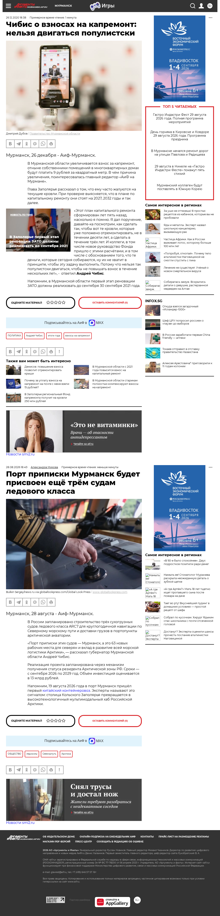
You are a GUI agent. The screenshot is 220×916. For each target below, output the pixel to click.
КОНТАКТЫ (147, 836)
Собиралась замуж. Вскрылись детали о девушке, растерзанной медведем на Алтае (186, 285)
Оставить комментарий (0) (110, 302)
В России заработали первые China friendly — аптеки (186, 336)
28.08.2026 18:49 (16, 467)
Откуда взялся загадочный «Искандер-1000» (180, 308)
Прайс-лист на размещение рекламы (184, 836)
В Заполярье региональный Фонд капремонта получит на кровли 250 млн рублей (47, 398)
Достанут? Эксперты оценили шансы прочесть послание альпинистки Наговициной (189, 635)
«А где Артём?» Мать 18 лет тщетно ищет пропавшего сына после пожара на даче (187, 592)
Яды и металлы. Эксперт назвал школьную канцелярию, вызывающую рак (185, 228)
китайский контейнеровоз (66, 691)
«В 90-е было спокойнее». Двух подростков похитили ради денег (186, 562)
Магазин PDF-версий (56, 841)
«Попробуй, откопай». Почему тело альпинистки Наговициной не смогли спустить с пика (187, 257)
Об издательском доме (59, 836)
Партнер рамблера (80, 900)
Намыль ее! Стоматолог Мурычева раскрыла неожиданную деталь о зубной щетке (187, 578)
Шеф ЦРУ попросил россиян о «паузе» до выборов (183, 322)
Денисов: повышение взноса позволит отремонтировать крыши (43, 370)
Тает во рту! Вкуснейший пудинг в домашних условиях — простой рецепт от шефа (186, 607)
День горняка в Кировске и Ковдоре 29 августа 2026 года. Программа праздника (179, 135)
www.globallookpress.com (110, 592)
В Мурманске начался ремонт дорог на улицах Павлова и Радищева (179, 152)
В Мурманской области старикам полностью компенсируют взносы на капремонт (115, 384)
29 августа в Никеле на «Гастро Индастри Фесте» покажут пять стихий (180, 170)
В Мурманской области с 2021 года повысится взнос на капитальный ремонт (112, 370)
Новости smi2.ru (20, 454)
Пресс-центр (83, 841)
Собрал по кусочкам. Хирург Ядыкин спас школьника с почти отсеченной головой (189, 621)
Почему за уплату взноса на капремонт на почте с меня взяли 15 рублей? (46, 384)
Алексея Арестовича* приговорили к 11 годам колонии (187, 365)
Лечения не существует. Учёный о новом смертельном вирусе (186, 269)
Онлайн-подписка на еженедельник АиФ (108, 836)
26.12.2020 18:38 (16, 17)
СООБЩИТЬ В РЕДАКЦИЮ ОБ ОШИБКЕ (120, 841)
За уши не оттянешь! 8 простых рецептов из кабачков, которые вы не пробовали (189, 214)
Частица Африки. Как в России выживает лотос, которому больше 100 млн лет (187, 243)
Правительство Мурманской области (55, 133)
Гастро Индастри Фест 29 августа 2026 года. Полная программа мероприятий (179, 118)
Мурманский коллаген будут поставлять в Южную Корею (179, 187)
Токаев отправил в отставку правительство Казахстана (181, 351)
